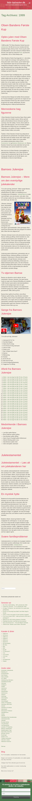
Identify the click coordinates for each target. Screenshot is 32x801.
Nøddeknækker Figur (6, 730)
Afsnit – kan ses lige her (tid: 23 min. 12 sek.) (15, 386)
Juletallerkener (4, 712)
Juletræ (3, 715)
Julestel (3, 706)
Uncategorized (6, 659)
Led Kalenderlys (5, 725)
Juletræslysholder (5, 718)
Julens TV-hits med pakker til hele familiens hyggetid (16, 614)
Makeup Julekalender (6, 728)
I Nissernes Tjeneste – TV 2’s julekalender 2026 (14, 606)
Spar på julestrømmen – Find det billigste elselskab (15, 622)
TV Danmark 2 (6, 651)
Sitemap (3, 746)
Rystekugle (4, 735)
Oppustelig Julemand (6, 731)
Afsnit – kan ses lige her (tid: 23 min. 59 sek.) (15, 416)
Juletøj (3, 714)
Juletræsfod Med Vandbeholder (9, 717)
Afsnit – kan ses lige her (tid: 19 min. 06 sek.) (15, 412)
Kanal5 (4, 649)
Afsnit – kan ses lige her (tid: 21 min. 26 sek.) (15, 392)
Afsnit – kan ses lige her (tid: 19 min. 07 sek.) (15, 381)
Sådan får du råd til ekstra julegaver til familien (14, 619)
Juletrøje (3, 720)
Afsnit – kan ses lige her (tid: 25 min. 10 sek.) (15, 393)
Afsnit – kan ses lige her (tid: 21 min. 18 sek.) (15, 390)
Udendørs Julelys (5, 739)
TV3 (4, 657)
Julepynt (3, 694)
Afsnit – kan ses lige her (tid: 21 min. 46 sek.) (15, 382)
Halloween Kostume (6, 741)
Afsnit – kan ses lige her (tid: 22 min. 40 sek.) (15, 405)
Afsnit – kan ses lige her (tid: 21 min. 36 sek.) (15, 408)
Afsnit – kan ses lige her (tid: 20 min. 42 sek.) (15, 379)
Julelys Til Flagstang (6, 702)
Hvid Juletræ (4, 675)
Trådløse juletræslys (6, 738)
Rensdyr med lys (5, 733)
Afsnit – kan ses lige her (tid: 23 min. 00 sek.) (15, 410)
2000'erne (5, 640)
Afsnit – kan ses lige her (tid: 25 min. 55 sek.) (15, 397)
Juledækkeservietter (6, 681)
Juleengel (3, 683)
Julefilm (3, 686)
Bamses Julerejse (12, 169)
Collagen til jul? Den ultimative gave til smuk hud (13, 762)
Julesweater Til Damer (6, 710)
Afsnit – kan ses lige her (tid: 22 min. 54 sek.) (15, 399)
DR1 (4, 646)
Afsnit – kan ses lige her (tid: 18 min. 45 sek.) (15, 401)
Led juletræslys (5, 723)
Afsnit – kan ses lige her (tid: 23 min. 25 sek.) (15, 377)
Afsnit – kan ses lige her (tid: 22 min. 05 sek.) (15, 414)
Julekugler (3, 689)
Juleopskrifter (4, 691)
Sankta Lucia (4, 736)
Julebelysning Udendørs (7, 680)
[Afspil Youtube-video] (16, 325)
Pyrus (20, 52)
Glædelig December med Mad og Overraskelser (14, 621)
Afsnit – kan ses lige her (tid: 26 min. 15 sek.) (15, 417)
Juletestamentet (11, 455)
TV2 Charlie (6, 654)
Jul (5, 143)
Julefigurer (3, 684)
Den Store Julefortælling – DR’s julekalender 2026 (15, 605)
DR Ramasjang (6, 643)
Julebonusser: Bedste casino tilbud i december (14, 624)
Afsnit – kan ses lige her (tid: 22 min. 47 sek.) (15, 384)
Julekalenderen (22, 194)
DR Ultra (5, 645)
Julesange (3, 696)
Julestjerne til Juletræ (6, 707)
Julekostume (4, 693)
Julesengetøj (4, 697)
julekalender (4, 47)
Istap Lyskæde (4, 676)
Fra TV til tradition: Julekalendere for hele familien (13, 754)
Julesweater (4, 709)
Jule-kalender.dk (16, 2)
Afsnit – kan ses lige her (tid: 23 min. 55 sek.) (15, 395)
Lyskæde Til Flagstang (6, 727)
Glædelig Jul (4, 672)
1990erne (5, 638)
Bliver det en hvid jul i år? (7, 771)
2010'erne (5, 641)
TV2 (4, 653)
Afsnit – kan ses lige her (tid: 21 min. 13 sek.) (15, 388)
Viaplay (4, 661)
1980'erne (5, 636)
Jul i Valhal (3, 678)
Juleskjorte (4, 699)
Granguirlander (5, 673)
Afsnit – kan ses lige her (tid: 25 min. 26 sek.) (15, 406)
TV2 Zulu (5, 656)
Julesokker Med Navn (6, 704)
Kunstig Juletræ (5, 722)
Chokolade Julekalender (7, 670)
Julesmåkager (4, 701)
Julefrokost (4, 688)
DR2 (4, 648)
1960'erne (5, 633)
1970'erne (5, 635)
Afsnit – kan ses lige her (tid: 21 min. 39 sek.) (15, 419)
